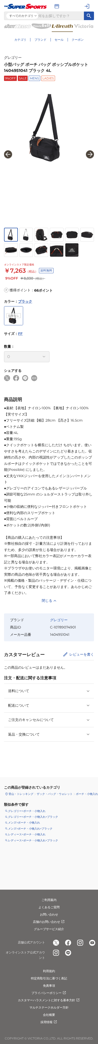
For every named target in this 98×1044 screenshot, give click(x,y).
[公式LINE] (68, 953)
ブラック (25, 301)
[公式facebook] (68, 943)
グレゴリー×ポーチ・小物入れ (26, 811)
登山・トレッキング (21, 794)
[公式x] (56, 943)
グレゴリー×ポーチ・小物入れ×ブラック (33, 817)
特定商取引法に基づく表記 (49, 978)
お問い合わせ (49, 914)
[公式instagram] (80, 943)
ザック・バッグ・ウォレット (55, 794)
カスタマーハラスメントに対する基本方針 (46, 1000)
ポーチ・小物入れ (87, 794)
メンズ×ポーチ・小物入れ (24, 822)
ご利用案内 (49, 900)
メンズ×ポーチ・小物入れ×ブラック (30, 828)
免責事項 (49, 985)
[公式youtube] (92, 943)
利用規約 (49, 971)
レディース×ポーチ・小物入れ (26, 834)
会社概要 (49, 1015)
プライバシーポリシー (46, 993)
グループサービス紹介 (49, 929)
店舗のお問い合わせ (46, 922)
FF (20, 333)
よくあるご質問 (49, 907)
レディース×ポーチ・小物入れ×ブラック (33, 840)
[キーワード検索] (89, 16)
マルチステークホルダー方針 (49, 1007)
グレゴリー (13, 57)
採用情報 (46, 1022)
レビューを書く (81, 654)
